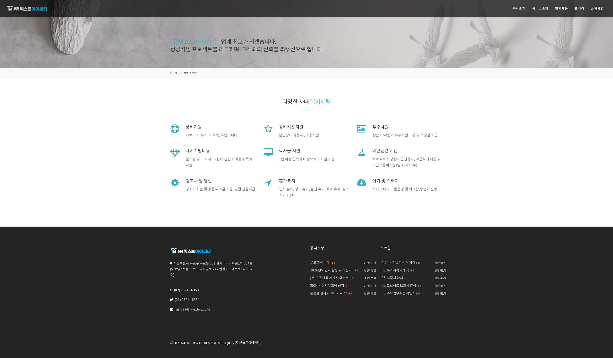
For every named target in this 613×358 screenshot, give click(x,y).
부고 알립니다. (322, 263)
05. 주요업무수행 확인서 (400, 293)
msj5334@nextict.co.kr (192, 309)
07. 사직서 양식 (394, 278)
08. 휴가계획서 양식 (397, 270)
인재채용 (561, 8)
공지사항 (597, 8)
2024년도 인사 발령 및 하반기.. (334, 270)
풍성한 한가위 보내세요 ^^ (331, 293)
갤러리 (579, 8)
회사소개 (519, 8)
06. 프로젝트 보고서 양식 (401, 286)
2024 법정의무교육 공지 (329, 286)
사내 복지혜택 (191, 72)
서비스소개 (540, 8)
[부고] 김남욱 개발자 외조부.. (332, 278)
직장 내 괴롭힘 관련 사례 (400, 263)
